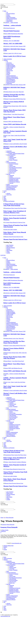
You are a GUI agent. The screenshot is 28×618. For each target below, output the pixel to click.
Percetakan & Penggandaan (15, 167)
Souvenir (11, 183)
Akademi (11, 156)
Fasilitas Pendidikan (10, 66)
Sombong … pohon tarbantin (12, 25)
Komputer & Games (13, 179)
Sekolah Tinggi (12, 157)
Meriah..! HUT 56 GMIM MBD (12, 43)
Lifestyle (8, 193)
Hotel (7, 161)
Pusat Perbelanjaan (10, 79)
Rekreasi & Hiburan (10, 80)
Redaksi (5, 547)
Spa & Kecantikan (13, 170)
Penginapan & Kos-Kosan (12, 78)
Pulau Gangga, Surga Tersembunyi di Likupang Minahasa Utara (14, 211)
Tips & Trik (9, 194)
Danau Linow (9, 246)
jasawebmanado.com (16, 543)
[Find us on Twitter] (1, 8)
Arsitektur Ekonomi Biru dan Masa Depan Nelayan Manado (14, 95)
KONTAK (3, 255)
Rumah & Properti (10, 82)
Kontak (5, 549)
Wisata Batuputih (9, 517)
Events (5, 190)
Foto (4, 197)
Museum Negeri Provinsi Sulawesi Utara (15, 239)
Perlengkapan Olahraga (14, 181)
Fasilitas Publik (9, 68)
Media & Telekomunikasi (12, 77)
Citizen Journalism (7, 59)
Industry (8, 71)
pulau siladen (9, 250)
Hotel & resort (9, 70)
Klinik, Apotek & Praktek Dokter (16, 153)
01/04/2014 (3, 531)
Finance (11, 165)
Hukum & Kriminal (10, 17)
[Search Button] (14, 502)
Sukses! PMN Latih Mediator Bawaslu (14, 124)
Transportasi (9, 83)
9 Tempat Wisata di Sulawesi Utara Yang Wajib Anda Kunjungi (13, 204)
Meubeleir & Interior (14, 180)
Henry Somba (5, 530)
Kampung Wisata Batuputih (9, 527)
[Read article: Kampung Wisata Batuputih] (14, 524)
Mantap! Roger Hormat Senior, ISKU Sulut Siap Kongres (14, 110)
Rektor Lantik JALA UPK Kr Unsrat (14, 56)
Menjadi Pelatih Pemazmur (11, 31)
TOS (4, 548)
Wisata (4, 199)
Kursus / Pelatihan (13, 160)
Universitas (11, 158)
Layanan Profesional (11, 75)
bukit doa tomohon (10, 247)
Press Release (9, 20)
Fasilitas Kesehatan (10, 65)
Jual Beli (8, 73)
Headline (8, 16)
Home (2, 517)
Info (4, 192)
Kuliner (8, 74)
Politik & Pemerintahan (11, 18)
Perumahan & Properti (11, 187)
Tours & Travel (12, 171)
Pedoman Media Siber (8, 545)
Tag (4, 517)
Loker (4, 196)
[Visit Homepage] (12, 3)
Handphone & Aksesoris (14, 178)
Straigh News (9, 21)
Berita (4, 11)
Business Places (9, 64)
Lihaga (7, 251)
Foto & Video (12, 166)
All (7, 12)
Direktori (5, 60)
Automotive (9, 62)
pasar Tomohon (9, 245)
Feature (8, 14)
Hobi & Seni (9, 69)
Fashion (11, 176)
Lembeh (8, 252)
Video (4, 198)
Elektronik (11, 175)
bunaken (8, 249)
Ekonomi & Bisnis (10, 13)
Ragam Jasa (12, 172)
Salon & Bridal (12, 169)
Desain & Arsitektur (13, 163)
